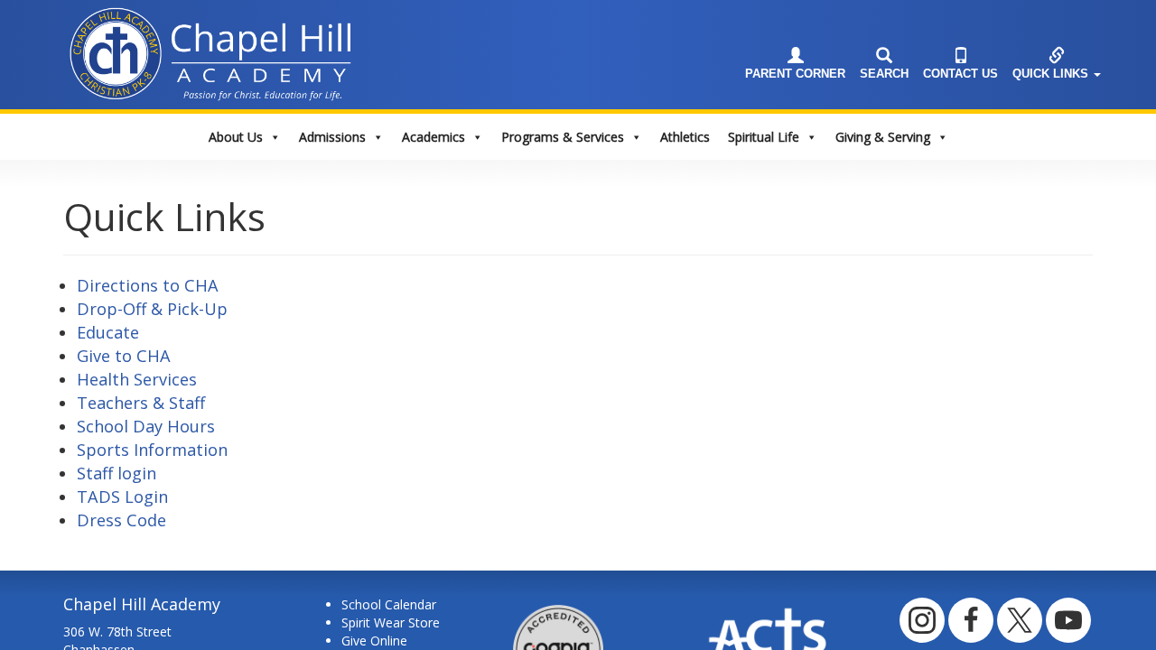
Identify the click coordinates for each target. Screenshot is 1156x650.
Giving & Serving (882, 136)
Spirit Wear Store (390, 622)
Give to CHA (124, 356)
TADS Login (122, 496)
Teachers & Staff (141, 402)
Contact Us (960, 74)
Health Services (137, 379)
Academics (433, 136)
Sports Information (152, 449)
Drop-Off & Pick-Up (152, 309)
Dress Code (121, 520)
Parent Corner (795, 74)
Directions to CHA (148, 285)
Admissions (332, 136)
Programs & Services (562, 136)
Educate (108, 332)
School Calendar (388, 604)
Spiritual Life (763, 136)
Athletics (685, 136)
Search (884, 74)
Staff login (116, 473)
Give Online (374, 640)
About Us (236, 136)
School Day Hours (146, 426)
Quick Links (1052, 74)
